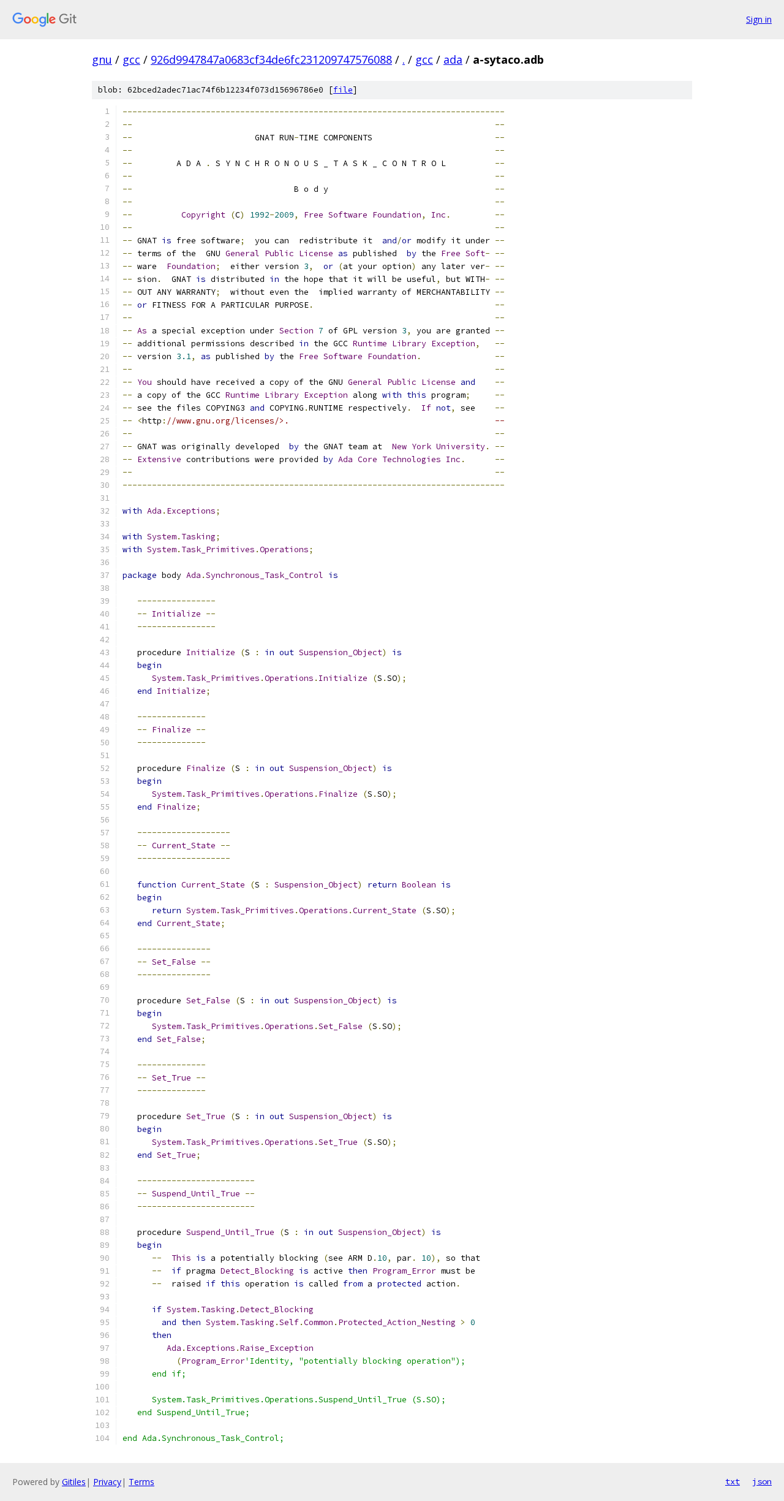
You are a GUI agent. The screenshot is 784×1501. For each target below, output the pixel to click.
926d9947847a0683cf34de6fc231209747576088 (271, 59)
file (343, 90)
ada (452, 59)
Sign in (759, 19)
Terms (141, 1482)
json (762, 1481)
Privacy (107, 1482)
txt (732, 1481)
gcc (131, 59)
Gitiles (74, 1482)
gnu (102, 59)
